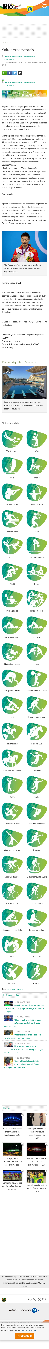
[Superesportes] (4, 1300)
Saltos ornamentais (15, 989)
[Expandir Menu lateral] (44, 5)
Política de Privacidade (28, 1330)
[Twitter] (34, 1300)
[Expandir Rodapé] (24, 1311)
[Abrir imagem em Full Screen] (8, 372)
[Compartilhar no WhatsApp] (4, 73)
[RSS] (42, 1300)
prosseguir (25, 1336)
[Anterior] (5, 382)
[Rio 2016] (12, 6)
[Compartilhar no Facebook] (9, 73)
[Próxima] (42, 382)
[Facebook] (29, 1300)
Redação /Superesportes (13, 56)
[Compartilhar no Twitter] (14, 73)
